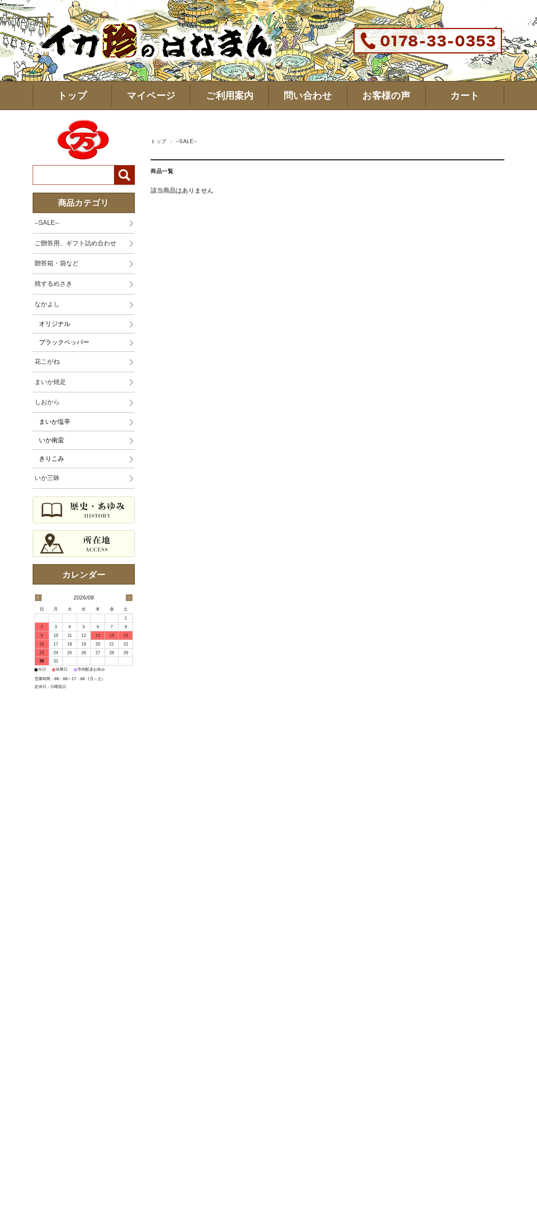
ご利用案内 (230, 95)
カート (465, 95)
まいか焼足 (50, 382)
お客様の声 (386, 95)
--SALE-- (47, 222)
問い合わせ (308, 95)
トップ (72, 95)
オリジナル (54, 323)
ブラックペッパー (64, 342)
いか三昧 (47, 477)
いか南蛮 (51, 440)
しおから (47, 402)
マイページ (151, 95)
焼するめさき (53, 283)
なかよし (47, 304)
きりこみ (51, 458)
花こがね (47, 361)
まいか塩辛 (54, 421)
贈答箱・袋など (57, 263)
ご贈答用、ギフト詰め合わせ (75, 243)
